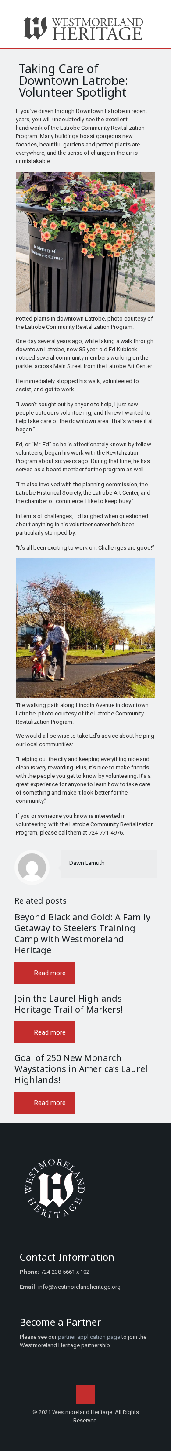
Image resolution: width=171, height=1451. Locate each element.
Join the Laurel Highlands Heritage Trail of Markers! (68, 1003)
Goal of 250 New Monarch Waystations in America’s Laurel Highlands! (81, 1069)
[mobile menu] (159, 24)
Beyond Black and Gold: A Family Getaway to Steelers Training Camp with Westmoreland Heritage (82, 933)
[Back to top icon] (85, 1394)
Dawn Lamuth (87, 863)
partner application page (89, 1337)
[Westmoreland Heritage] (85, 27)
